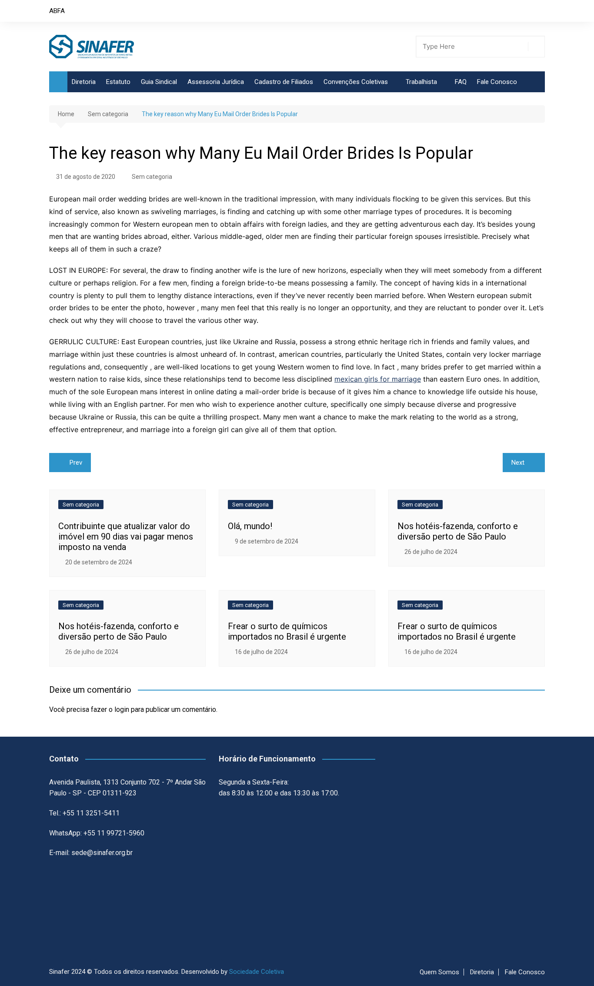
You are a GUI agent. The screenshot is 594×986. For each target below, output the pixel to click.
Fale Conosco (497, 82)
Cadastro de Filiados (283, 82)
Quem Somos (439, 972)
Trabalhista (421, 82)
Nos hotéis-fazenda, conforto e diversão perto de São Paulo (457, 531)
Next (517, 462)
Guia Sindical (159, 82)
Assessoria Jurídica (215, 82)
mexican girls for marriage (377, 379)
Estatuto (118, 82)
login (121, 709)
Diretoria (84, 82)
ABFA (57, 11)
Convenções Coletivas (356, 82)
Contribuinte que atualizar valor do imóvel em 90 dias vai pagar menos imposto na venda (125, 536)
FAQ (461, 82)
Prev (76, 462)
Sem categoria (152, 176)
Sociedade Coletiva (256, 972)
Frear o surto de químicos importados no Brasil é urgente (287, 631)
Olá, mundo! (250, 526)
